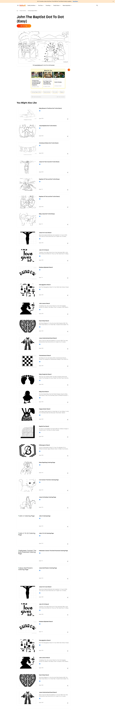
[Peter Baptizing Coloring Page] (27, 468)
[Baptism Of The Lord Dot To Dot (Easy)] (27, 184)
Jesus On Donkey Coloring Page (47, 497)
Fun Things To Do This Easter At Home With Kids (47, 82)
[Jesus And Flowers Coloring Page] (27, 573)
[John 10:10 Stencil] (27, 255)
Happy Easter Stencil (44, 409)
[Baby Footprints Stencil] (27, 379)
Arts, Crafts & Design (47, 79)
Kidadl (17, 11)
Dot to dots (55, 92)
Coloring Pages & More (36, 92)
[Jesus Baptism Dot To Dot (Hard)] (27, 131)
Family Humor (56, 5)
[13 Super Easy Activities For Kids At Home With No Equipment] (36, 75)
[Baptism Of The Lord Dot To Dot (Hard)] (27, 202)
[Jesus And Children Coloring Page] (27, 644)
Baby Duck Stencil (44, 391)
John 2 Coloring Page (44, 516)
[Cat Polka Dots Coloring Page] (27, 609)
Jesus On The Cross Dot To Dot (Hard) (49, 161)
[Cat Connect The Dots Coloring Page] (27, 485)
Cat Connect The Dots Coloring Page (49, 479)
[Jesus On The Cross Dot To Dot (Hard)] (27, 167)
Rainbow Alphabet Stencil (46, 267)
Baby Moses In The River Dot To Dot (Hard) (50, 108)
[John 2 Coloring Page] (27, 521)
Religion (56, 79)
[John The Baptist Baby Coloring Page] (27, 627)
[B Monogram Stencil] (27, 450)
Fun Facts (40, 5)
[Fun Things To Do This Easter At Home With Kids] (48, 75)
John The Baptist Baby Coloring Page (49, 621)
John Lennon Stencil (44, 303)
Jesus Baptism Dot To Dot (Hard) (47, 125)
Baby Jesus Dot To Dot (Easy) (47, 213)
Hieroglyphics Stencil (44, 284)
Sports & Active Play (36, 79)
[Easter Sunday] (59, 75)
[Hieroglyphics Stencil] (27, 290)
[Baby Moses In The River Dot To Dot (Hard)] (27, 113)
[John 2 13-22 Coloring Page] (27, 538)
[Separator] (69, 70)
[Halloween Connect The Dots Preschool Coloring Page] (27, 556)
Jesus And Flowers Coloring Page (48, 568)
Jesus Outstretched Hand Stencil (48, 338)
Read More (75, 1)
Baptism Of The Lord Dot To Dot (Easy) (49, 179)
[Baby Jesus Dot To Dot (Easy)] (27, 219)
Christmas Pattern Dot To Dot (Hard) (48, 143)
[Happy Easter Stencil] (27, 414)
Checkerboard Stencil (45, 355)
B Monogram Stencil (44, 445)
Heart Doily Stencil (44, 320)
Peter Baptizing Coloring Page (47, 462)
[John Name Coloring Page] (27, 592)
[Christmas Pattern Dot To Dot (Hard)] (27, 148)
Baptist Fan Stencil (44, 426)
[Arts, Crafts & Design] (39, 110)
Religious (62, 92)
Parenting (48, 5)
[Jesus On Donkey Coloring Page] (27, 502)
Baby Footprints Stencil (45, 374)
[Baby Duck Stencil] (27, 397)
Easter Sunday (58, 82)
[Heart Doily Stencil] (27, 326)
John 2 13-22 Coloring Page (46, 533)
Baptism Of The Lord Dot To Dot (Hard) (49, 196)
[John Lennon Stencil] (27, 309)
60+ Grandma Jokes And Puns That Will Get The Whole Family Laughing (54, 1)
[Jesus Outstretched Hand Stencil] (27, 343)
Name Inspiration (66, 5)
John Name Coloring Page (46, 586)
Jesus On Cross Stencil (45, 232)
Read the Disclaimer (37, 96)
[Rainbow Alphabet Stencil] (27, 272)
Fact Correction (62, 96)
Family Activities (31, 5)
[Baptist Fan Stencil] (27, 431)
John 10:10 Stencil (44, 250)
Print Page (24, 25)
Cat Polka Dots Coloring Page (47, 604)
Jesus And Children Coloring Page (48, 638)
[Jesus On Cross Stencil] (27, 238)
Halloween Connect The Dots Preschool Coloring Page (53, 550)
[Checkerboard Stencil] (27, 361)
